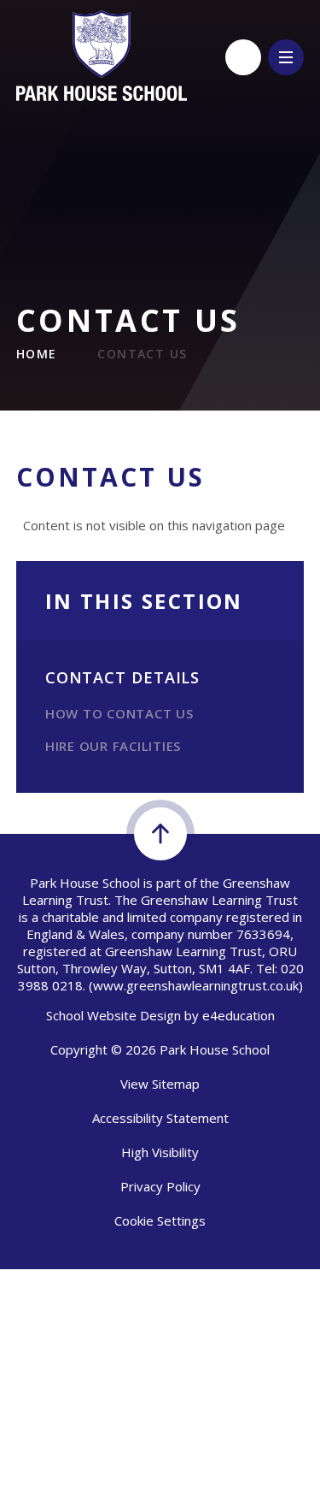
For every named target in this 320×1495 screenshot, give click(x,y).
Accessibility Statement (160, 1117)
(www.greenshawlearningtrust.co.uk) (194, 985)
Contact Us (142, 354)
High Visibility (160, 1152)
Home (36, 354)
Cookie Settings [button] (160, 1220)
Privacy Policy (160, 1186)
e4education (238, 1015)
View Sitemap (160, 1083)
